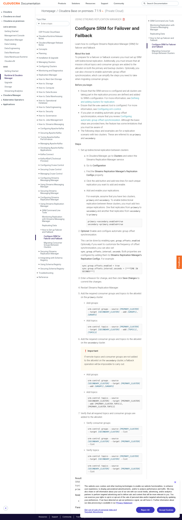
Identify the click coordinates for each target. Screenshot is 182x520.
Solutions (76, 3)
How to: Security (46, 111)
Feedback (179, 262)
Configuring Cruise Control (52, 165)
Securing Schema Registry (52, 269)
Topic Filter (41, 19)
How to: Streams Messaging (51, 124)
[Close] (175, 482)
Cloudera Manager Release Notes (51, 44)
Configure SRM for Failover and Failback (53, 237)
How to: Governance (48, 116)
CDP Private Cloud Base (49, 32)
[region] (130, 498)
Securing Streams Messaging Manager (49, 192)
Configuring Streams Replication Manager (49, 198)
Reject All (145, 510)
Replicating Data (49, 225)
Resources (90, 3)
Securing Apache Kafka (50, 133)
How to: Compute (46, 88)
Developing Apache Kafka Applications (51, 149)
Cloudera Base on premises (76, 11)
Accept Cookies (166, 510)
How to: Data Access (48, 92)
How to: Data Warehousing (50, 96)
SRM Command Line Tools (51, 211)
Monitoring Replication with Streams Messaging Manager (53, 219)
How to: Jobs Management (51, 120)
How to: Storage (46, 83)
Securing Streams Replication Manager (49, 252)
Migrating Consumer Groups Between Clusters (53, 245)
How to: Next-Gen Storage (50, 79)
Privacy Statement (124, 503)
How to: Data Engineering (50, 107)
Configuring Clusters (48, 66)
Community (119, 3)
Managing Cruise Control (51, 174)
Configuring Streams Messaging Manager (49, 179)
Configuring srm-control (109, 109)
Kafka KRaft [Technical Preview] (50, 160)
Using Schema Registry (50, 264)
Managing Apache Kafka (51, 143)
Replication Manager (48, 75)
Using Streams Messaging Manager (52, 185)
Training (79, 517)
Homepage (48, 11)
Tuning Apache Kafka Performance (50, 138)
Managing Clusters (47, 62)
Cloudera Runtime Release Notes (51, 37)
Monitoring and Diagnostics (51, 71)
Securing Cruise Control (50, 169)
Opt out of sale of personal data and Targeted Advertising (100, 511)
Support (104, 3)
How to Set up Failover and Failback (52, 231)
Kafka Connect (47, 154)
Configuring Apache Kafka (52, 128)
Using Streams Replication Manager (52, 205)
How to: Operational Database (47, 102)
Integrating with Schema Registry (51, 259)
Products (62, 3)
